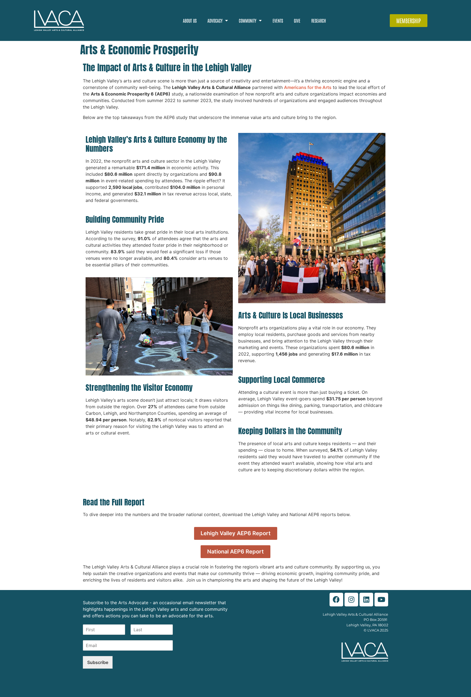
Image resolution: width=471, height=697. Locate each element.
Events (278, 20)
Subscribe (97, 662)
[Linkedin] (366, 599)
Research (318, 20)
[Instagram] (351, 599)
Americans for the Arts (307, 87)
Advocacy (214, 20)
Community (247, 20)
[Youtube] (381, 599)
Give (297, 20)
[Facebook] (336, 599)
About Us (190, 20)
